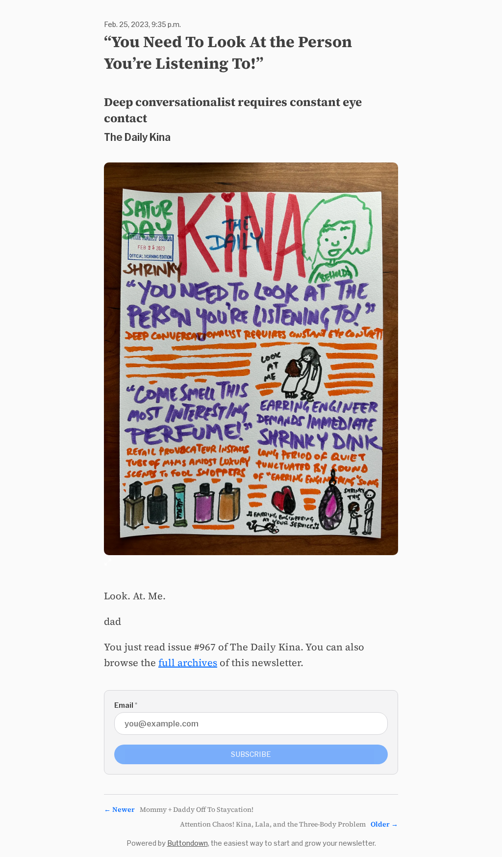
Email (125, 705)
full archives (187, 663)
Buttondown (187, 843)
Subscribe (251, 754)
